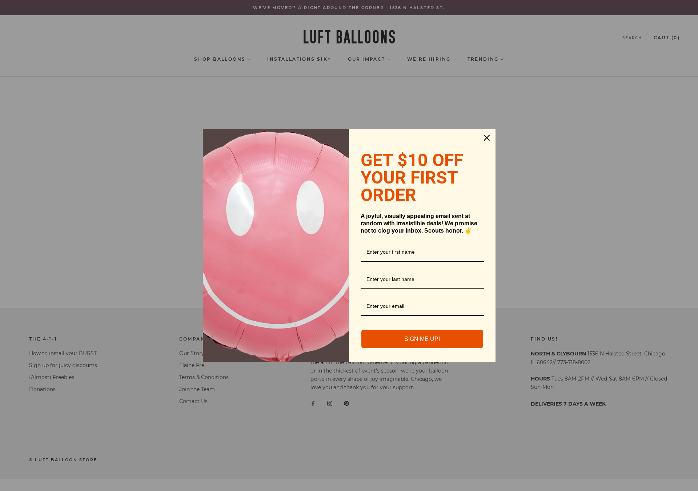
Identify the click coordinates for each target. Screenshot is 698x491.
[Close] (487, 137)
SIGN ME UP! (422, 339)
